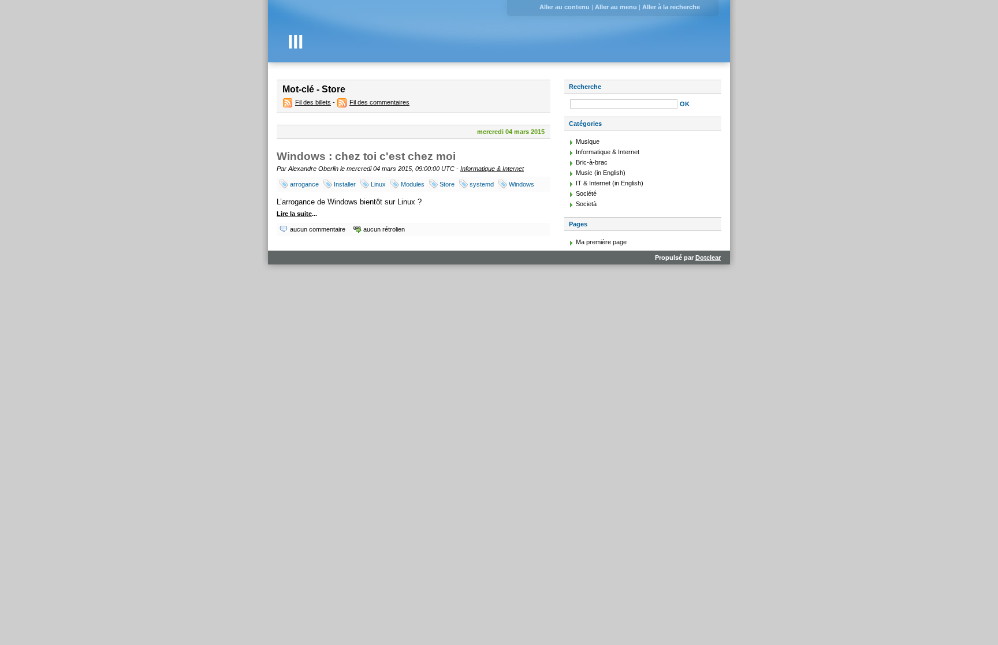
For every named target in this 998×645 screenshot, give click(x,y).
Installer (345, 184)
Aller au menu (616, 6)
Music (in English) (600, 172)
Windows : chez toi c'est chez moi (366, 156)
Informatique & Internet (492, 168)
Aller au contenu (564, 6)
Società (586, 203)
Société (586, 193)
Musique (587, 141)
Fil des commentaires (379, 102)
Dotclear (708, 257)
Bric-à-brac (592, 162)
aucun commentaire (317, 229)
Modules (412, 184)
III (295, 42)
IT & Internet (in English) (609, 183)
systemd (482, 184)
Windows (521, 184)
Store (447, 184)
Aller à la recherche (671, 6)
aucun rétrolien (384, 229)
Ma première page (601, 241)
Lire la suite (294, 213)
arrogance (304, 184)
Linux (378, 184)
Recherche (585, 86)
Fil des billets (313, 102)
